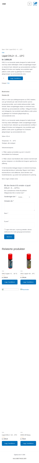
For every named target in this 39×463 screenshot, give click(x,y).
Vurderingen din (10, 196)
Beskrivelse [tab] (5, 91)
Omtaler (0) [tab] (5, 95)
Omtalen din (9, 201)
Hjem (3, 49)
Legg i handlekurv (15, 78)
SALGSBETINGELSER (19, 458)
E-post (6, 221)
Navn (6, 213)
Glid (7, 49)
